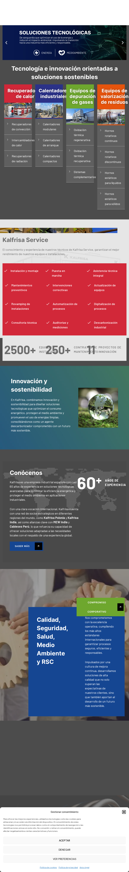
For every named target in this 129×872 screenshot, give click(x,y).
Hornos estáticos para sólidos (112, 199)
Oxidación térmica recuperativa (82, 156)
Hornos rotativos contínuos (111, 136)
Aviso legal (84, 867)
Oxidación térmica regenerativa (82, 135)
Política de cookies (48, 867)
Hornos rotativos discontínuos (113, 157)
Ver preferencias (64, 859)
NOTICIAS (100, 3)
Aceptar (64, 840)
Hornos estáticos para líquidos (113, 178)
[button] (124, 812)
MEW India (60, 522)
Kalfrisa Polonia (55, 518)
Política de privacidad (68, 867)
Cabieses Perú (19, 526)
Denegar (64, 849)
